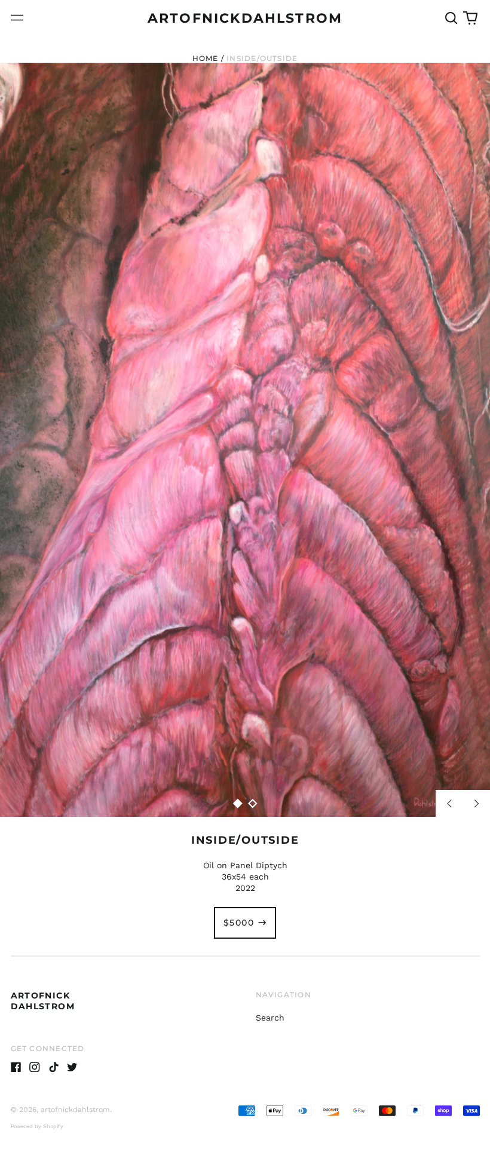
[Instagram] (34, 1067)
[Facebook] (16, 1067)
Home (205, 58)
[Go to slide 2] (252, 803)
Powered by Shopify (37, 1126)
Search (270, 1017)
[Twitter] (72, 1067)
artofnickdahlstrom (245, 18)
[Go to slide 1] (238, 803)
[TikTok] (53, 1067)
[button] (451, 17)
